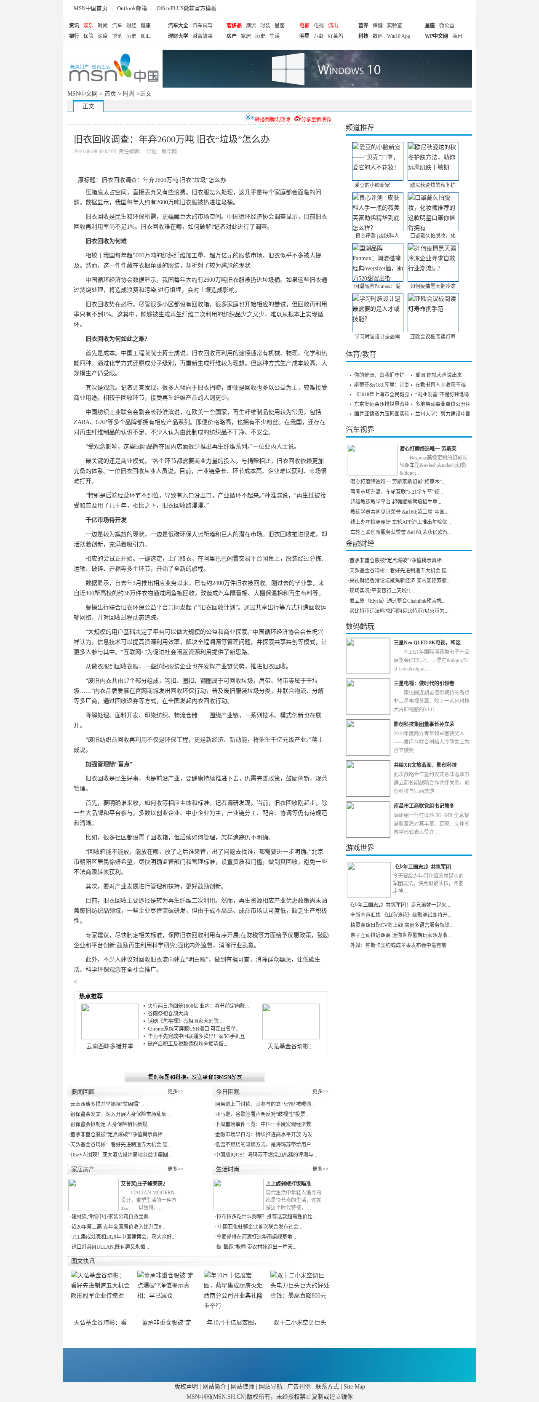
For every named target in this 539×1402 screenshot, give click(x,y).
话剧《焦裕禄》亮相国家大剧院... (185, 1021)
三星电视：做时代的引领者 (424, 683)
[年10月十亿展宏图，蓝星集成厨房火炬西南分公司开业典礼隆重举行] (233, 1295)
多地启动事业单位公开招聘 (445, 404)
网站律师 (242, 1386)
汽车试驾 (202, 26)
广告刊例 (299, 1386)
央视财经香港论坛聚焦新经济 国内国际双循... (400, 581)
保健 (378, 26)
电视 (319, 26)
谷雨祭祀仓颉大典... (170, 1014)
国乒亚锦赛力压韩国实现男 (384, 414)
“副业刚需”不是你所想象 (442, 395)
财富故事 (202, 36)
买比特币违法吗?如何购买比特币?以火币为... (399, 611)
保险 (88, 36)
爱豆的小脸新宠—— (377, 185)
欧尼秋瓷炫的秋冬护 (433, 185)
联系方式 (327, 1386)
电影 (304, 26)
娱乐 (88, 26)
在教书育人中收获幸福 (440, 385)
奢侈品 (234, 26)
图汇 (146, 36)
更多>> (176, 1092)
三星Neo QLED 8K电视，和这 (427, 643)
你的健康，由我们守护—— (384, 375)
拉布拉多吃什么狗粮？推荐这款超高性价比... (266, 1217)
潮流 (251, 26)
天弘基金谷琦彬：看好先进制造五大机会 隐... (120, 1145)
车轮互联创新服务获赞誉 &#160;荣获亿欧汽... (400, 532)
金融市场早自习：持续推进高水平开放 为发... (265, 1135)
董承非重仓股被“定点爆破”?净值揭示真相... (118, 1135)
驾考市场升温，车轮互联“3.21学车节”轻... (396, 492)
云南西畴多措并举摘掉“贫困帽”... (107, 1104)
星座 (280, 26)
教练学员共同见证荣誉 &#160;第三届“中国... (399, 512)
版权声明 (186, 1386)
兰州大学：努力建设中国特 (445, 414)
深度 (103, 36)
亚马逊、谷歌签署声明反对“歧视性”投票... (262, 1114)
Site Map (354, 1386)
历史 (131, 36)
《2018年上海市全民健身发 (384, 395)
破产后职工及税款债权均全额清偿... (187, 1044)
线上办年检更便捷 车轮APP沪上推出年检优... (400, 522)
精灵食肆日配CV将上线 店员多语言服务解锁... (402, 925)
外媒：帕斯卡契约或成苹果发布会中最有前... (400, 945)
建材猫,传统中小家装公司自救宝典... (112, 1217)
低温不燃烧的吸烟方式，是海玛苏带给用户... (265, 1145)
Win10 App (398, 36)
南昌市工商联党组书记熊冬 (424, 806)
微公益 (446, 26)
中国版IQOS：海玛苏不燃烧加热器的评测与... (266, 1155)
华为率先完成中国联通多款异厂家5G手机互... (198, 1036)
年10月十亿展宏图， (233, 1322)
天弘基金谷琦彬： (291, 1046)
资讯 (74, 26)
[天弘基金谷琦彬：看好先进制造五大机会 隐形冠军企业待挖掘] (100, 1295)
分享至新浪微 (316, 120)
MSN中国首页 (90, 8)
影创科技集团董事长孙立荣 (424, 724)
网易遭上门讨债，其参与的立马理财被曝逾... (265, 1104)
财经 (131, 26)
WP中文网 (436, 36)
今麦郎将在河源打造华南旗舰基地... (256, 1237)
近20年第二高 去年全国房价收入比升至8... (118, 1227)
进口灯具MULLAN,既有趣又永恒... (110, 1247)
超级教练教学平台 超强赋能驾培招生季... (395, 502)
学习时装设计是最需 (377, 337)
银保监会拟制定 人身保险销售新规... (110, 1124)
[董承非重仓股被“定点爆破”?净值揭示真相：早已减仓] (166, 1295)
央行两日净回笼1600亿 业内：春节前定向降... (198, 1006)
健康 (146, 26)
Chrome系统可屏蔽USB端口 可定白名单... (194, 1029)
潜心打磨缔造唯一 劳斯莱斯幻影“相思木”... (398, 482)
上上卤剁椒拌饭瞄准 (288, 1184)
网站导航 (271, 1386)
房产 (232, 36)
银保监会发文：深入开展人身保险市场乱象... (120, 1114)
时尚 (103, 26)
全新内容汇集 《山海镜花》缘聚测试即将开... (400, 915)
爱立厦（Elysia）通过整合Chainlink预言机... (398, 601)
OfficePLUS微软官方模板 (186, 8)
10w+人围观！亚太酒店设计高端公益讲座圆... (121, 1155)
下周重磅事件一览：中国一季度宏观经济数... (265, 1124)
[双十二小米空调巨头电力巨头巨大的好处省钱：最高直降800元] (299, 1295)
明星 (304, 36)
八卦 (319, 36)
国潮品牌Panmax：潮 (377, 286)
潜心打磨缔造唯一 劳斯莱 (428, 449)
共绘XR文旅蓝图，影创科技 (425, 765)
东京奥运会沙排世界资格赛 (384, 404)
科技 (363, 36)
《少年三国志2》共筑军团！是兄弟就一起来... (400, 905)
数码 (378, 36)
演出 (333, 26)
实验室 (394, 26)
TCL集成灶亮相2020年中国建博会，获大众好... (124, 1237)
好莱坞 (335, 36)
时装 (265, 26)
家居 (246, 36)
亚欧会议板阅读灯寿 (433, 337)
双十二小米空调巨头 (299, 1322)
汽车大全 (178, 26)
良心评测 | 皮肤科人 (377, 236)
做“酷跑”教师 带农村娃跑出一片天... (256, 1247)
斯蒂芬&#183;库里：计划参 (384, 385)
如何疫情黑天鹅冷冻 (433, 286)
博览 (117, 36)
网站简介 (214, 1386)
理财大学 (178, 36)
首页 (110, 94)
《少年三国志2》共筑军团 (422, 867)
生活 (275, 36)
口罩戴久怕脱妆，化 (433, 236)
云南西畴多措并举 (109, 1046)
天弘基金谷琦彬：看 (100, 1322)
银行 (74, 36)
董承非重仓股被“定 (167, 1322)
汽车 (117, 26)
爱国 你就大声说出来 (438, 375)
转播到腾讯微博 (272, 120)
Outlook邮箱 (132, 8)
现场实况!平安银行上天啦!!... (382, 591)
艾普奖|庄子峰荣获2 (143, 1184)
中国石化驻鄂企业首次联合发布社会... (259, 1227)
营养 (363, 26)
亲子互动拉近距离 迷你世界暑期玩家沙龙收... (400, 935)
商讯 (457, 36)
